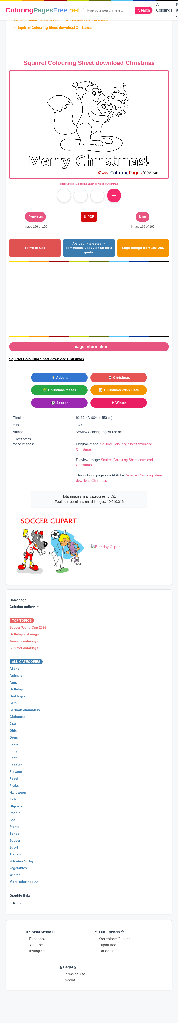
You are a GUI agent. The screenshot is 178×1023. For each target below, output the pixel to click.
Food (14, 778)
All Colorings (164, 7)
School (15, 833)
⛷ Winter (118, 403)
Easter (14, 744)
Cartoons (105, 951)
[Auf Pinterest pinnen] (81, 195)
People (15, 813)
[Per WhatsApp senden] (97, 195)
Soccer (15, 840)
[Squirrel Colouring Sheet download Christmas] (89, 175)
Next (142, 217)
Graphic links (20, 895)
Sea (12, 820)
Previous (35, 217)
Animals (16, 675)
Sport (14, 847)
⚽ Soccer (59, 403)
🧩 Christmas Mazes (59, 390)
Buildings (17, 696)
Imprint (15, 902)
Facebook (37, 939)
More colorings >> (24, 881)
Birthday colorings (24, 634)
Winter (15, 875)
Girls (13, 730)
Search (144, 10)
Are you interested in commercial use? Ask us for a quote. (89, 248)
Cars (13, 703)
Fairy (13, 751)
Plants (14, 826)
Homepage (18, 600)
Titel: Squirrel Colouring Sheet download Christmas (89, 184)
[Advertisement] (93, 43)
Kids (13, 799)
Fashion (16, 765)
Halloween (18, 792)
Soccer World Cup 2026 (28, 627)
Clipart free (107, 945)
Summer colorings (24, 648)
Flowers (16, 771)
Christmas (17, 716)
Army (14, 682)
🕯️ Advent (59, 377)
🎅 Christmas (119, 377)
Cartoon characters (25, 710)
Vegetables (18, 868)
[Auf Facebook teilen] (64, 195)
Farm (13, 758)
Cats (13, 723)
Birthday (16, 689)
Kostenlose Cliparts (114, 939)
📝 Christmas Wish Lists (119, 390)
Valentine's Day (22, 861)
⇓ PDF (88, 217)
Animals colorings (24, 641)
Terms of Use (35, 248)
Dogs (14, 737)
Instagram (37, 951)
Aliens (14, 668)
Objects (16, 806)
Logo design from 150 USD (143, 248)
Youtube (36, 945)
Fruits (14, 785)
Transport (17, 854)
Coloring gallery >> (24, 606)
